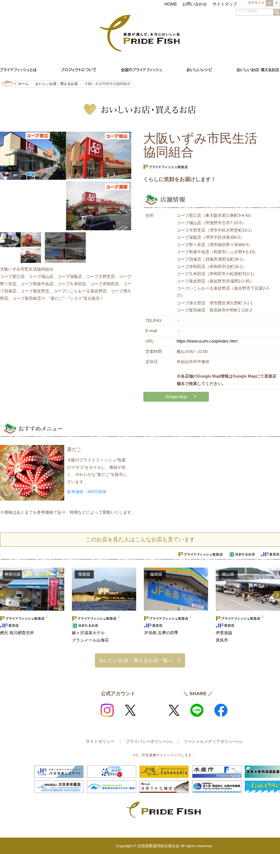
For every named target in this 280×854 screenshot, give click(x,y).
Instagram (107, 710)
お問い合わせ (194, 4)
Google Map (176, 396)
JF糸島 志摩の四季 (161, 632)
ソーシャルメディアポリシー (212, 741)
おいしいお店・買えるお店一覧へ (136, 660)
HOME (170, 4)
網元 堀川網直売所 (17, 632)
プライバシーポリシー (149, 741)
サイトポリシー (100, 741)
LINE (196, 710)
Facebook (221, 710)
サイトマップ (224, 4)
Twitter (130, 710)
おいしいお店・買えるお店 (56, 84)
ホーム (23, 84)
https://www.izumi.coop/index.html (207, 341)
